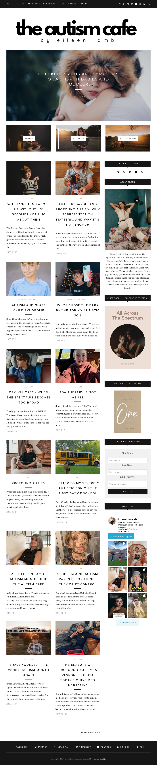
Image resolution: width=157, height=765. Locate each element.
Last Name (127, 465)
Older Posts (90, 732)
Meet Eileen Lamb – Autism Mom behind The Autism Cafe (29, 579)
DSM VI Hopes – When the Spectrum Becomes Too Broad (28, 397)
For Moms (34, 300)
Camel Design (100, 759)
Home (9, 4)
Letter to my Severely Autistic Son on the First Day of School (77, 488)
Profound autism (29, 483)
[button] (117, 553)
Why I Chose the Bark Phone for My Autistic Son (78, 310)
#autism (132, 529)
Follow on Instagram (121, 536)
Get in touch (70, 4)
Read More (78, 96)
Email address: (127, 476)
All (29, 478)
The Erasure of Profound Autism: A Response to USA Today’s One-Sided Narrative (78, 675)
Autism (20, 4)
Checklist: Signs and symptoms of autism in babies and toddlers (78, 79)
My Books (34, 4)
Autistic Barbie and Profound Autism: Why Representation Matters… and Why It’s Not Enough (78, 214)
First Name (127, 453)
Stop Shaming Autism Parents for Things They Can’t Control (77, 579)
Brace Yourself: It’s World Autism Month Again (28, 670)
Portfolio (49, 4)
